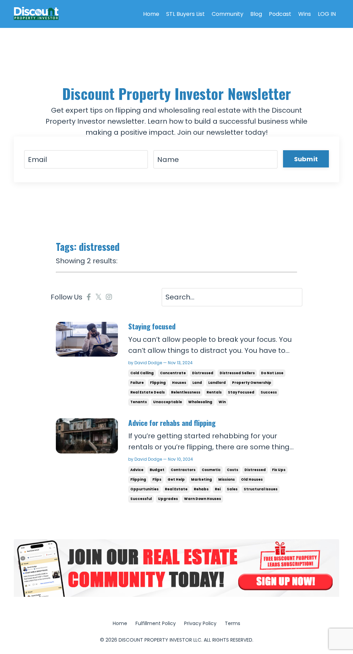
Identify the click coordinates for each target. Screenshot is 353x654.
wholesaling (200, 402)
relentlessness (185, 392)
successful (141, 498)
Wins (304, 14)
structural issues (261, 489)
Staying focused (151, 326)
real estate (176, 489)
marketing (201, 479)
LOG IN (327, 14)
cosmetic (211, 469)
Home (151, 14)
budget (157, 469)
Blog (256, 14)
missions (226, 479)
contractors (183, 469)
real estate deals (147, 392)
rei (218, 489)
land (197, 382)
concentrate (173, 373)
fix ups (278, 469)
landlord (217, 382)
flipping (158, 382)
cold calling (142, 373)
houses (179, 382)
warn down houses (202, 498)
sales (232, 489)
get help (176, 479)
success (269, 392)
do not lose (272, 373)
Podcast (280, 14)
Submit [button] (306, 159)
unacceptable (167, 402)
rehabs (201, 489)
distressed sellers (237, 373)
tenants (138, 402)
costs (232, 469)
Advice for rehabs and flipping (171, 422)
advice (136, 469)
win (222, 402)
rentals (214, 392)
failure (137, 382)
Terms (232, 623)
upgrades (168, 498)
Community (227, 14)
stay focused (241, 392)
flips (156, 479)
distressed (202, 373)
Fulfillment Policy (155, 623)
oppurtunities (144, 489)
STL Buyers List (185, 14)
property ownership (251, 382)
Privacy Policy (200, 623)
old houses (252, 479)
